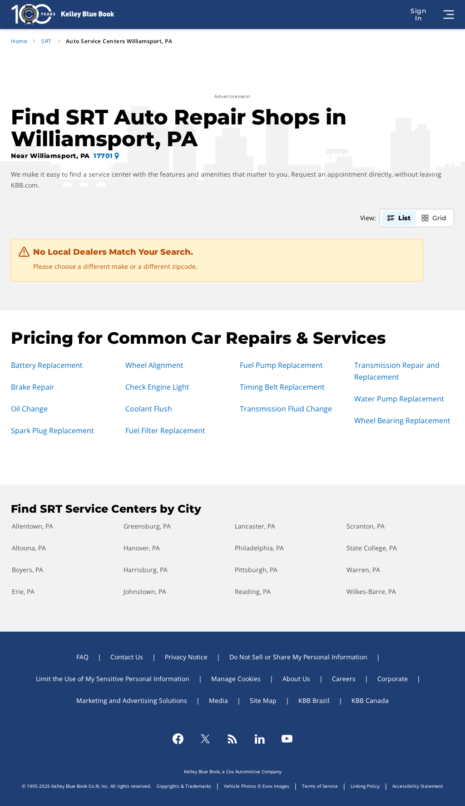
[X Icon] (205, 738)
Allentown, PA (32, 526)
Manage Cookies (236, 678)
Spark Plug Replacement (52, 430)
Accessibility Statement (417, 786)
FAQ (82, 657)
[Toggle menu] (449, 14)
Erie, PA (23, 591)
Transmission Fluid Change (286, 409)
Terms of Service (320, 786)
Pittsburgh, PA (256, 569)
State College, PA (371, 548)
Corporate (392, 678)
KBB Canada (370, 700)
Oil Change (29, 409)
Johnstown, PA (145, 591)
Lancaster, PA (255, 526)
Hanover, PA (142, 548)
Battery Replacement (47, 365)
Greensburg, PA (147, 526)
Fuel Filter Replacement (165, 430)
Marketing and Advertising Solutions (131, 700)
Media (218, 700)
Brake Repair (32, 387)
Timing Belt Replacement (282, 387)
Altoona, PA (29, 548)
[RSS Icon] (232, 738)
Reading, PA (253, 591)
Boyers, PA (27, 569)
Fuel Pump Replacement (281, 365)
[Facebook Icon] (178, 738)
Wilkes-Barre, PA (371, 591)
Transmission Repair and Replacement (397, 371)
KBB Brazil (314, 700)
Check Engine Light (157, 387)
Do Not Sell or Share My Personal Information (298, 657)
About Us (296, 678)
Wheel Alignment (154, 365)
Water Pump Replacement (399, 399)
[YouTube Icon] (287, 738)
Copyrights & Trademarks (184, 786)
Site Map (263, 700)
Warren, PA (363, 569)
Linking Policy (365, 786)
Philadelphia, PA (259, 548)
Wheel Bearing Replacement (402, 420)
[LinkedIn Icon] (259, 738)
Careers (344, 678)
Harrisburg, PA (146, 569)
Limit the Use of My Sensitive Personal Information (112, 678)
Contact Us (126, 657)
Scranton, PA (365, 526)
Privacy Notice (186, 657)
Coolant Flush (148, 409)
